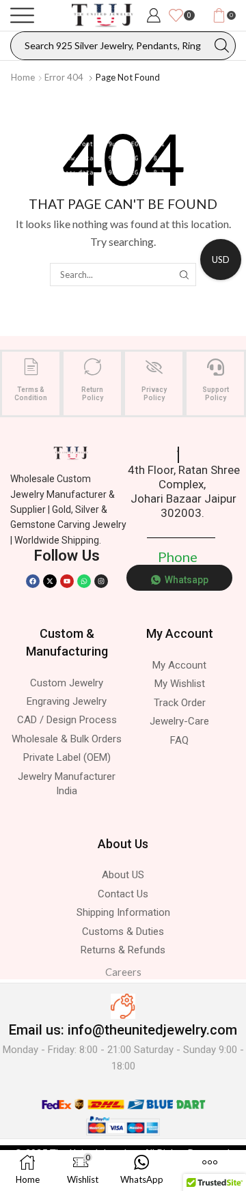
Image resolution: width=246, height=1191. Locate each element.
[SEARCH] (183, 274)
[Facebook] (33, 581)
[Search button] (221, 45)
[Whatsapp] (84, 581)
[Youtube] (67, 581)
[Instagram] (101, 581)
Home (23, 77)
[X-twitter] (50, 581)
